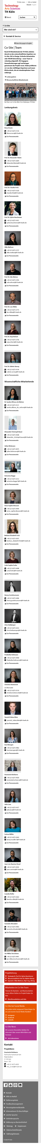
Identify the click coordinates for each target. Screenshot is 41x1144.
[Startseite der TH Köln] (12, 8)
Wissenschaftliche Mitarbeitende (17, 80)
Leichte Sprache (11, 1115)
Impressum (21, 1126)
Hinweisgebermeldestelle (15, 1107)
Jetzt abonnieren (13, 1038)
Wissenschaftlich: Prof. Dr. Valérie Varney (20, 978)
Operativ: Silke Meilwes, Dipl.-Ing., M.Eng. (21, 981)
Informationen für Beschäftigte (17, 1111)
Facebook (10, 1017)
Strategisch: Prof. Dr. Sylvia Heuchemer (20, 976)
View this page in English (24, 43)
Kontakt (9, 1093)
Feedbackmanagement (14, 1104)
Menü (9, 17)
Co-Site (7, 25)
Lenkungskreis (11, 77)
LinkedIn (10, 1020)
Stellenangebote (12, 1100)
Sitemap (9, 1126)
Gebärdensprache (12, 1118)
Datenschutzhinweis (14, 1130)
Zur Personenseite (12, 136)
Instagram (11, 1015)
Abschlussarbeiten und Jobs (16, 999)
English (34, 4)
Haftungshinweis (12, 1134)
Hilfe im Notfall (11, 1096)
